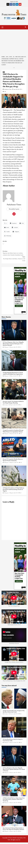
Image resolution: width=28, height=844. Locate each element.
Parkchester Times (8, 89)
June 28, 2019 (17, 89)
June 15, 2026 (13, 713)
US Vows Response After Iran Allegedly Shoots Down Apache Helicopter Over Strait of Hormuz (13, 344)
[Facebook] (11, 4)
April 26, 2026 (13, 433)
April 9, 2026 (13, 492)
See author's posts (14, 209)
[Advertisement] (14, 41)
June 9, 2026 (13, 347)
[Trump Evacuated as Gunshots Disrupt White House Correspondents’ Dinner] (14, 418)
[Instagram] (14, 4)
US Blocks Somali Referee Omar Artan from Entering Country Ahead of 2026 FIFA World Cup (13, 799)
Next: (14, 258)
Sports (4, 794)
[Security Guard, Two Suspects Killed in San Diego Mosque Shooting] (14, 389)
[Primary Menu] (3, 27)
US (3, 72)
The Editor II (6, 404)
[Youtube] (20, 4)
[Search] (25, 27)
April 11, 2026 (13, 462)
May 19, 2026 (13, 404)
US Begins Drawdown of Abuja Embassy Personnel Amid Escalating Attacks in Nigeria (13, 489)
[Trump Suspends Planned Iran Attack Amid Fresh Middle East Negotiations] (14, 360)
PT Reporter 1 (6, 347)
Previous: (13, 253)
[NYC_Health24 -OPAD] (20, 290)
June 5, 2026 (13, 831)
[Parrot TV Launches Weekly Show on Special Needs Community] (14, 447)
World (4, 735)
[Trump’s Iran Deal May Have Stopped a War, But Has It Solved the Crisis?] (14, 698)
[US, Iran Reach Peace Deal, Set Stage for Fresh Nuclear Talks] (14, 727)
